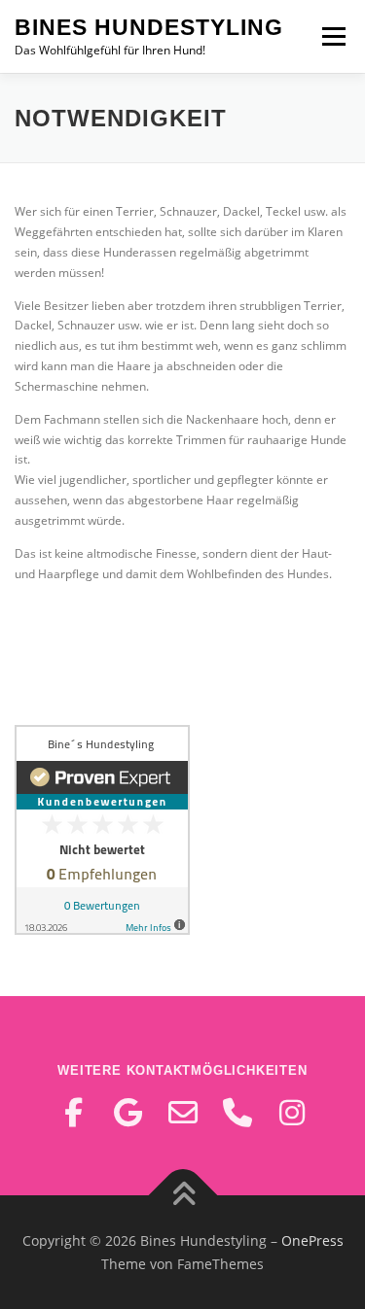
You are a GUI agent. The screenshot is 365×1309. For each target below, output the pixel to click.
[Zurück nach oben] (182, 1194)
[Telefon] (237, 1112)
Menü (331, 36)
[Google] (128, 1112)
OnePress (312, 1240)
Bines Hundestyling (149, 27)
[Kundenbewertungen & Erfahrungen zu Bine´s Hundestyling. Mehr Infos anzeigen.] (102, 828)
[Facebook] (74, 1112)
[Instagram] (292, 1112)
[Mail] (183, 1112)
